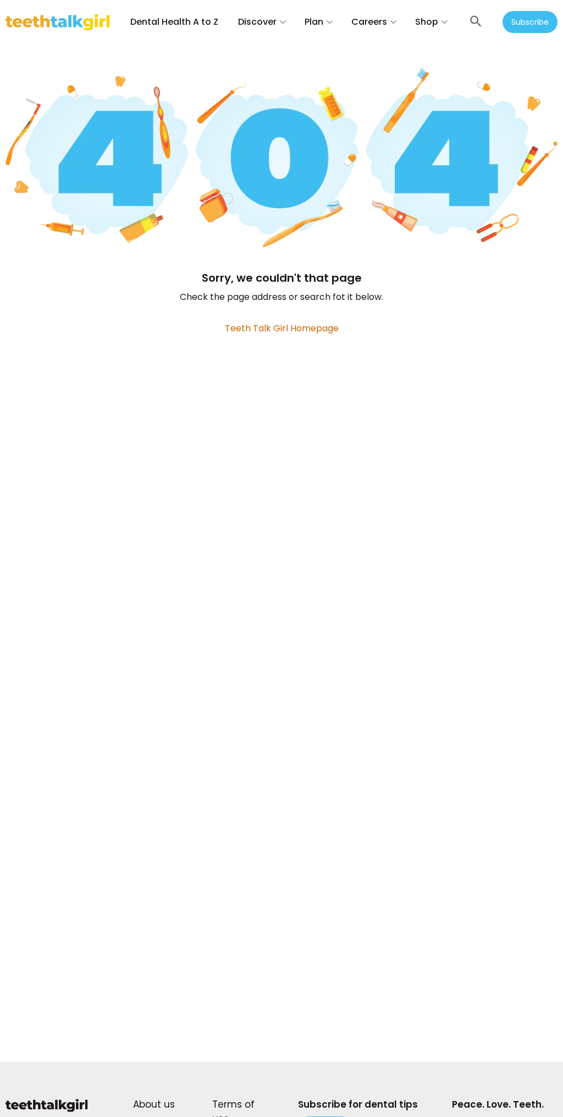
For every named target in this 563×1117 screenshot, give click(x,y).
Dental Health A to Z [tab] (174, 21)
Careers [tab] (369, 21)
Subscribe (530, 22)
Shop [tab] (426, 21)
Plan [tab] (314, 21)
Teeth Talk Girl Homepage (282, 328)
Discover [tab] (257, 21)
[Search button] (476, 22)
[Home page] (46, 1110)
